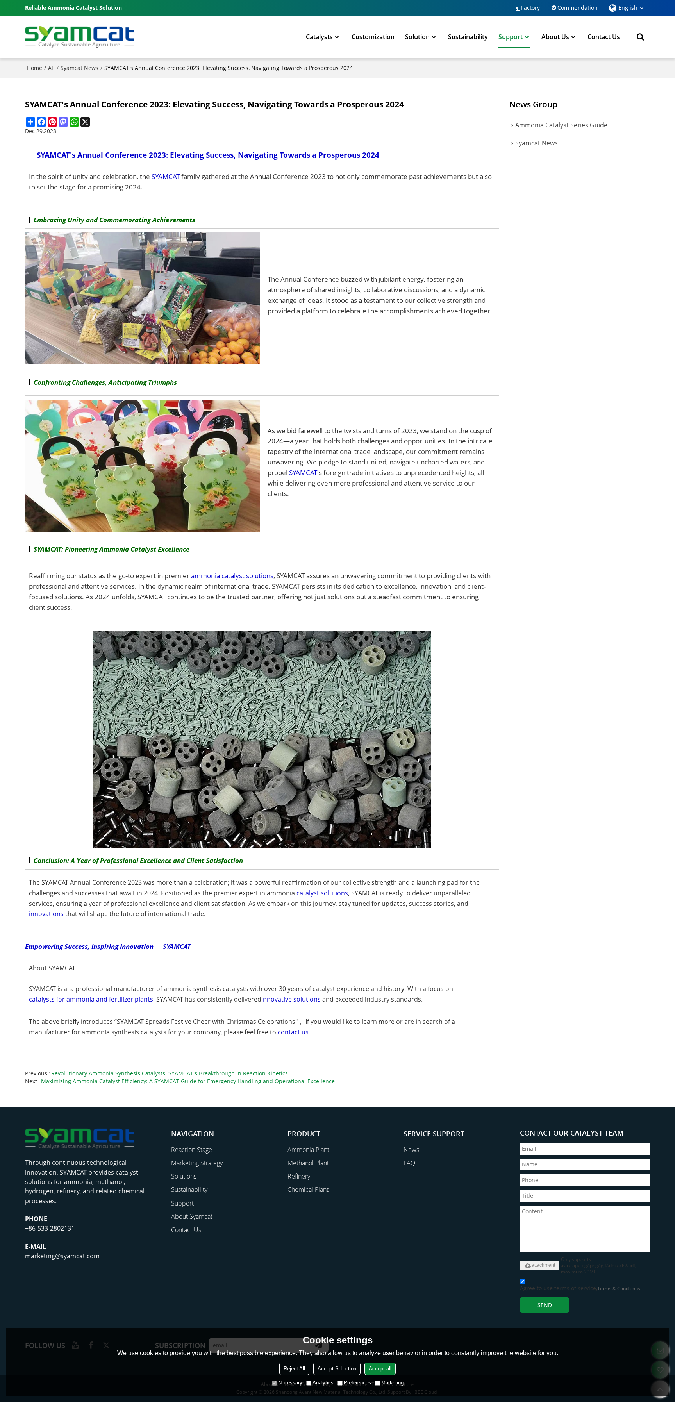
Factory (530, 7)
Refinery (299, 1176)
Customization (373, 36)
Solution (417, 36)
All (51, 67)
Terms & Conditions (618, 1288)
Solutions (183, 1176)
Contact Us (186, 1229)
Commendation (577, 7)
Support (510, 36)
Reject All (294, 1369)
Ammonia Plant (308, 1149)
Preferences (357, 1383)
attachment (543, 1265)
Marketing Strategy (197, 1163)
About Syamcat (191, 1216)
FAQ (409, 1163)
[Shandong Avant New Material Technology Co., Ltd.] (79, 36)
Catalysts (319, 36)
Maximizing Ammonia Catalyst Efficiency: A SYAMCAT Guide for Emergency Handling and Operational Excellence (188, 1081)
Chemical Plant (308, 1189)
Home (34, 67)
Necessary (290, 1383)
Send (545, 1305)
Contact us (604, 36)
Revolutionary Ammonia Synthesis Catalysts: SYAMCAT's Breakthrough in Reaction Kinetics (169, 1073)
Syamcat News (79, 67)
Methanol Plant (308, 1163)
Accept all (380, 1369)
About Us (555, 36)
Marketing (392, 1383)
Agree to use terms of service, (580, 1288)
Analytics (323, 1383)
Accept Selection (337, 1369)
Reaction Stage (191, 1149)
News (411, 1149)
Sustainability (468, 36)
